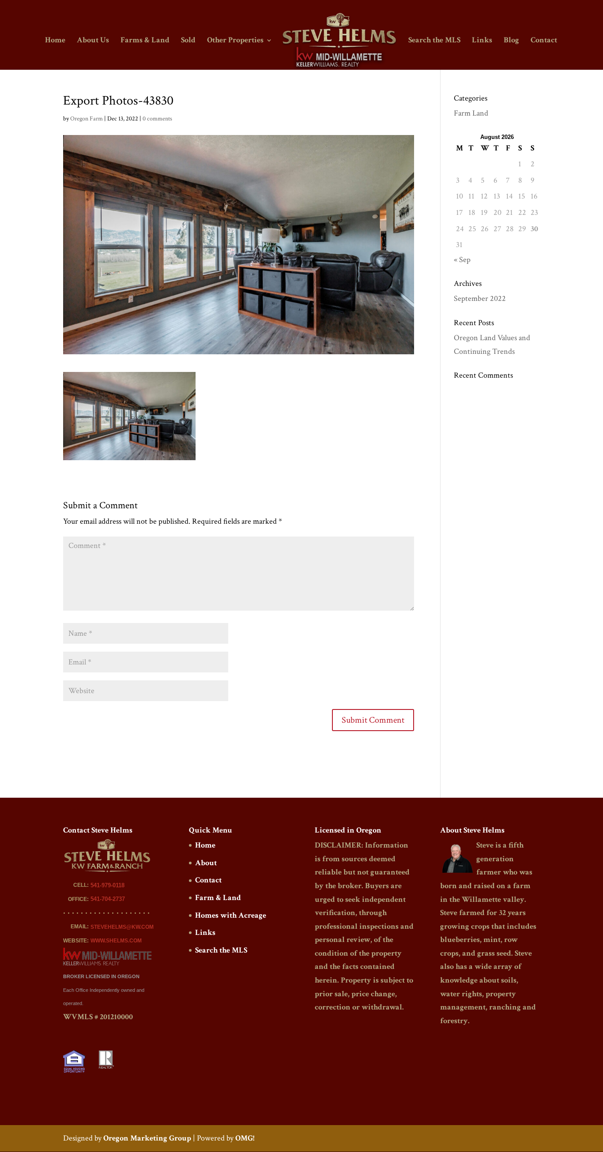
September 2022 (480, 298)
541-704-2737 (107, 899)
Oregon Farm (86, 119)
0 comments (157, 119)
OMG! (244, 1138)
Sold (188, 41)
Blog (511, 41)
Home (55, 41)
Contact (544, 41)
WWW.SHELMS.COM (116, 941)
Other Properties (235, 41)
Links (482, 41)
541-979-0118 (107, 885)
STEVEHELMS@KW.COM (122, 927)
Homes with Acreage (230, 915)
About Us (93, 41)
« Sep (462, 260)
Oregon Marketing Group (147, 1138)
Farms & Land (145, 41)
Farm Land (471, 113)
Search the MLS (434, 41)
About (206, 863)
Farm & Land (218, 898)
